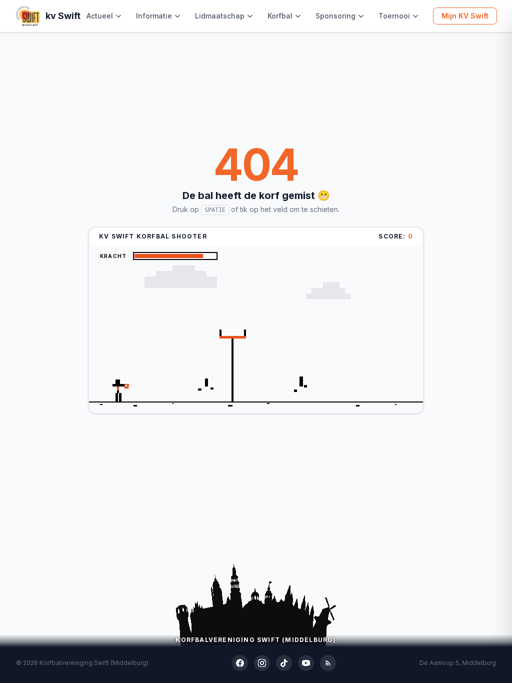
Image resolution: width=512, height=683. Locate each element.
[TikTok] (284, 663)
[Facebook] (240, 663)
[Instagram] (262, 663)
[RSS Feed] (328, 663)
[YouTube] (306, 663)
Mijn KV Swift (465, 16)
